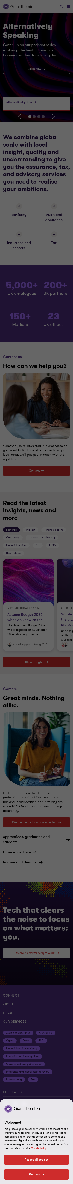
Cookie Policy (39, 1148)
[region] (36, 1141)
